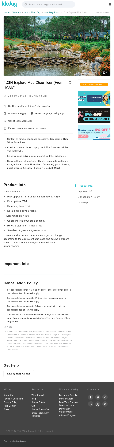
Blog (33, 398)
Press (6, 409)
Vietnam (16, 12)
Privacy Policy (11, 402)
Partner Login (66, 398)
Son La (22, 95)
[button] (19, 373)
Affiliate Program (67, 415)
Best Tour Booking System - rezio (68, 404)
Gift (33, 405)
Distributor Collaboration (66, 410)
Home (7, 12)
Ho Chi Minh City (32, 12)
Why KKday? (37, 395)
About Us (8, 395)
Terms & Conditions (13, 398)
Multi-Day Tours (52, 12)
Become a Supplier (68, 395)
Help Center (10, 405)
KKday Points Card (40, 409)
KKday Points (38, 402)
